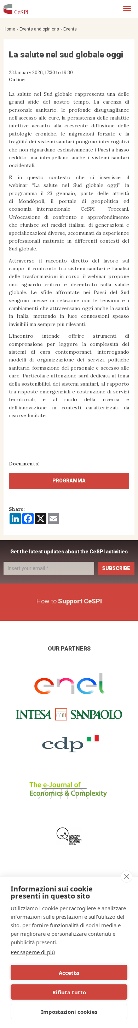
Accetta (69, 972)
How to (69, 601)
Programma (69, 480)
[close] (126, 877)
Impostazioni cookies (69, 1011)
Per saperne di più (33, 952)
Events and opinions (39, 29)
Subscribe (116, 568)
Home (9, 29)
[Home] (16, 9)
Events (70, 29)
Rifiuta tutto (69, 992)
